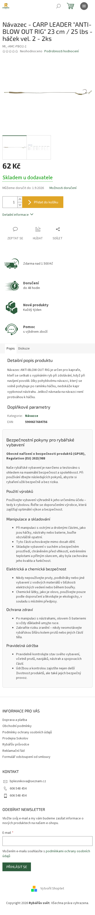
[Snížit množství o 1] (19, 205)
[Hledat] (58, 6)
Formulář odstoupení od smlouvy (26, 756)
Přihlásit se (16, 867)
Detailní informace (15, 214)
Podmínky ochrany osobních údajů (27, 732)
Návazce (31, 415)
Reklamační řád (13, 750)
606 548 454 (18, 788)
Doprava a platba (14, 720)
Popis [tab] (11, 348)
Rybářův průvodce (15, 744)
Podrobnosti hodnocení (61, 51)
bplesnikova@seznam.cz (28, 781)
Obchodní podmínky (17, 726)
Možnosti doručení (62, 188)
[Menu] (84, 6)
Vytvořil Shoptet (52, 888)
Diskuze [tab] (24, 348)
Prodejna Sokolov (15, 738)
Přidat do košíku (46, 202)
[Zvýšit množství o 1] (19, 199)
